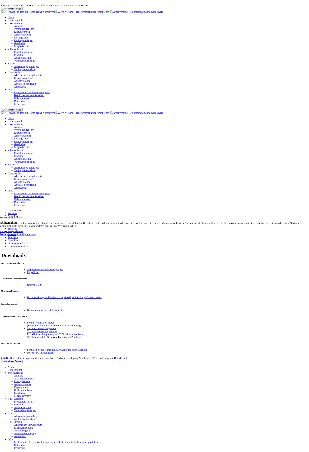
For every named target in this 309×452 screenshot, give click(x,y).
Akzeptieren (6, 231)
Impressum (30, 234)
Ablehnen (18, 231)
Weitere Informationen (11, 234)
